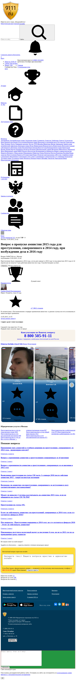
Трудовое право (6, 158)
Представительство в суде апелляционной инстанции (36, 436)
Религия (41, 155)
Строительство (49, 156)
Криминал (20, 149)
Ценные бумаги (36, 158)
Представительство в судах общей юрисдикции (37, 433)
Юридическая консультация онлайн (13, 24)
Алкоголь (48, 140)
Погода (53, 153)
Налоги (25, 151)
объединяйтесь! (20, 22)
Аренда (61, 140)
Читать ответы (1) (14, 266)
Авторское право (31, 140)
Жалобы (40, 144)
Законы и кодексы (32, 594)
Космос (3, 149)
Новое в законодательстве (63, 151)
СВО (56, 155)
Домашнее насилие (21, 144)
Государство (61, 142)
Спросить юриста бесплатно (10, 55)
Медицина (55, 149)
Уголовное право (18, 158)
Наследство (32, 151)
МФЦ (20, 151)
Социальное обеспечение (9, 156)
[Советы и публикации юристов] (11, 20)
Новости (4, 153)
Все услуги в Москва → (9, 439)
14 (13, 576)
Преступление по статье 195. (13, 505)
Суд (56, 156)
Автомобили (5, 140)
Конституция (42, 148)
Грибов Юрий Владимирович (11, 291)
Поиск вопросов (32, 590)
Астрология (68, 140)
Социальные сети (24, 156)
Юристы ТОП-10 (10, 62)
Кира (2, 236)
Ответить (4, 266)
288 (15, 577)
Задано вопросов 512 (8, 237)
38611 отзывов (36, 308)
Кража (8, 149)
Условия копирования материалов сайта (20, 624)
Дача (2, 144)
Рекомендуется (6, 283)
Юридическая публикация (10, 160)
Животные (47, 144)
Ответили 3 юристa (7, 509)
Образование (27, 153)
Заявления (14, 146)
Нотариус (10, 153)
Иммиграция (38, 146)
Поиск (25, 344)
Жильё (53, 144)
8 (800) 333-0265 (38, 60)
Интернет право (16, 148)
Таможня (61, 156)
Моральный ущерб (11, 151)
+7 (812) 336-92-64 (8, 633)
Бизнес (15, 142)
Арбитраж (55, 140)
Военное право (32, 142)
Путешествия (28, 155)
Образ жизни (18, 153)
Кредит (13, 149)
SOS (6, 69)
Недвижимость (41, 151)
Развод (35, 155)
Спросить (17, 420)
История (25, 148)
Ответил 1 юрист (6, 461)
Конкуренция (33, 148)
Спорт (33, 156)
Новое (9, 65)
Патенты (47, 153)
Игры (32, 146)
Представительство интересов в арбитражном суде (63, 433)
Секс (60, 155)
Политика (59, 153)
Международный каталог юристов (13, 590)
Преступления (12, 155)
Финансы (27, 158)
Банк (2, 142)
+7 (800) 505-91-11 (8, 628)
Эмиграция (59, 158)
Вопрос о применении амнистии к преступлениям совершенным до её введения (35, 458)
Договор (7, 144)
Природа (20, 155)
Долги (12, 144)
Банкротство (8, 142)
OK (2, 678)
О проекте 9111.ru (32, 597)
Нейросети (50, 151)
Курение (33, 149)
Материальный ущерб (43, 149)
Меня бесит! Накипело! (67, 149)
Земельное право (24, 146)
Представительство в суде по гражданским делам (10, 431)
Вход (2, 58)
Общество (36, 153)
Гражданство (70, 142)
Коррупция (66, 148)
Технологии (68, 156)
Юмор (65, 158)
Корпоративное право (54, 148)
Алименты (41, 140)
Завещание (60, 144)
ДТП (35, 144)
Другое (31, 144)
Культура (27, 149)
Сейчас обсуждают (11, 63)
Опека (42, 153)
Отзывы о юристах (8, 594)
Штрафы (45, 158)
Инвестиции (57, 146)
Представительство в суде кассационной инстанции (11, 434)
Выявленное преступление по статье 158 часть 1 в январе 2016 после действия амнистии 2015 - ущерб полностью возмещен (34, 476)
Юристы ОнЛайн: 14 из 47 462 (12, 344)
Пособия (66, 153)
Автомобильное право (17, 140)
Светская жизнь (49, 155)
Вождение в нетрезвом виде (47, 142)
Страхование (39, 156)
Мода (3, 151)
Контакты (54, 590)
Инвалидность (48, 146)
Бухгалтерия (22, 142)
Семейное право (67, 155)
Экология (51, 158)
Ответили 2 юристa (7, 454)
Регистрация (32, 344)
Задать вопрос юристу (8, 318)
